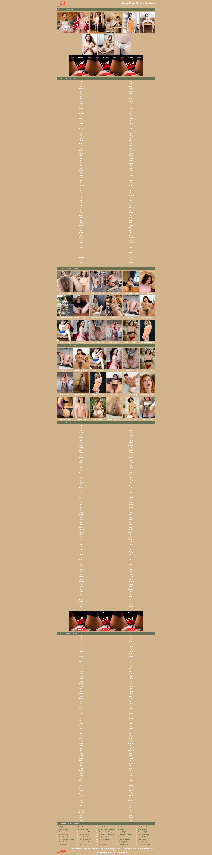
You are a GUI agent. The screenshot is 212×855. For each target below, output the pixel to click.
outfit (81, 198)
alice (130, 81)
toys (131, 250)
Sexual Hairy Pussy (144, 844)
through (130, 245)
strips (131, 240)
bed (81, 91)
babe (130, 86)
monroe (81, 185)
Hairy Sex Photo (64, 829)
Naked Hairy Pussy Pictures (107, 829)
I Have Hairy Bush (124, 839)
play (81, 207)
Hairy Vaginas (63, 834)
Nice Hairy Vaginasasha (106, 834)
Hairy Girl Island (143, 837)
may (81, 180)
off (81, 193)
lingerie (131, 170)
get (131, 133)
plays (81, 210)
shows (131, 232)
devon (131, 113)
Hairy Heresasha (64, 832)
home (81, 153)
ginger (81, 138)
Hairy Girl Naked (83, 829)
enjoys (131, 123)
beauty (131, 88)
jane (81, 158)
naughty (130, 188)
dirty (130, 116)
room (130, 217)
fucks (131, 131)
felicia (81, 128)
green (81, 143)
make (131, 175)
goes (130, 140)
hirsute (131, 150)
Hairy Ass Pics (123, 844)
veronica (81, 257)
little (81, 173)
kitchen (131, 163)
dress (131, 118)
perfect (131, 203)
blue (81, 98)
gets (81, 136)
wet (131, 257)
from (81, 131)
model (131, 183)
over (81, 200)
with (81, 262)
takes (81, 242)
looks (131, 173)
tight (81, 247)
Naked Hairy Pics (143, 832)
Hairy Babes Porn (84, 837)
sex (81, 227)
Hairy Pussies (142, 829)
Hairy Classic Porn (104, 839)
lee (81, 165)
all (81, 83)
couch (131, 108)
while (81, 260)
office (131, 193)
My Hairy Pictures (124, 842)
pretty (131, 212)
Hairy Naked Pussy (85, 839)
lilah (131, 168)
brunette (130, 101)
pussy (81, 215)
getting (131, 136)
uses (130, 252)
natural (81, 188)
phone (81, 205)
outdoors (131, 195)
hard (130, 145)
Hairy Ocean (102, 844)
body (130, 98)
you (131, 265)
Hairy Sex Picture (83, 827)
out (81, 195)
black (81, 96)
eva (131, 126)
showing (81, 232)
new (81, 190)
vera (131, 255)
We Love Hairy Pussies (66, 839)
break (81, 101)
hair (131, 143)
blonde (131, 96)
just (81, 160)
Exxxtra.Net (102, 842)
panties (81, 203)
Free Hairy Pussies (124, 832)
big (131, 93)
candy (81, 106)
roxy (81, 220)
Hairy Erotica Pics (103, 827)
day (131, 111)
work (81, 265)
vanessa (81, 255)
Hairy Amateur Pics (85, 832)
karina (131, 160)
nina (131, 190)
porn (81, 212)
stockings (131, 237)
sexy (130, 227)
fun (81, 133)
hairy (81, 145)
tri (81, 252)
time (131, 247)
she (81, 230)
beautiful (81, 88)
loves (81, 175)
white (130, 260)
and (131, 83)
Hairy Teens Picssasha (66, 837)
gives (81, 140)
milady (131, 180)
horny (131, 153)
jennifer (131, 158)
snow (81, 235)
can (131, 103)
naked (131, 185)
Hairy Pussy (121, 829)
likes (81, 168)
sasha (81, 225)
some (131, 235)
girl (131, 138)
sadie (81, 222)
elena (81, 123)
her (131, 148)
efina (81, 121)
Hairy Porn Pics (104, 837)
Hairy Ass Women (65, 842)
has (81, 148)
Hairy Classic (142, 839)
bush (81, 103)
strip (81, 240)
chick (131, 106)
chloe (81, 108)
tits (81, 250)
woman (131, 262)
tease (131, 242)
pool (130, 210)
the (81, 245)
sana (130, 222)
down (81, 118)
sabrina (131, 220)
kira (81, 163)
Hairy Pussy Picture (65, 827)
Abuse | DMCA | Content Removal (117, 852)
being (131, 91)
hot (81, 155)
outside (131, 198)
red (131, 215)
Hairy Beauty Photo (143, 827)
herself (81, 150)
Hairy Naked (121, 827)
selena (131, 225)
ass (81, 86)
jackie (131, 155)
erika (81, 126)
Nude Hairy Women (125, 834)
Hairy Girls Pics (84, 834)
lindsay (81, 170)
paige (131, 200)
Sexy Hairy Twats (143, 834)
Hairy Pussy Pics (143, 842)
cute (81, 111)
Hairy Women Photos (85, 842)
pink (131, 205)
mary (130, 178)
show (131, 230)
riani (81, 217)
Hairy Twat (82, 844)
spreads (81, 237)
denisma (81, 113)
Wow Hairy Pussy (124, 837)
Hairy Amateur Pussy (105, 832)
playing (131, 207)
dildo (81, 116)
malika (81, 178)
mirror (81, 183)
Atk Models (62, 844)
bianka (81, 93)
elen (131, 121)
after (81, 81)
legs (131, 165)
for (131, 128)
